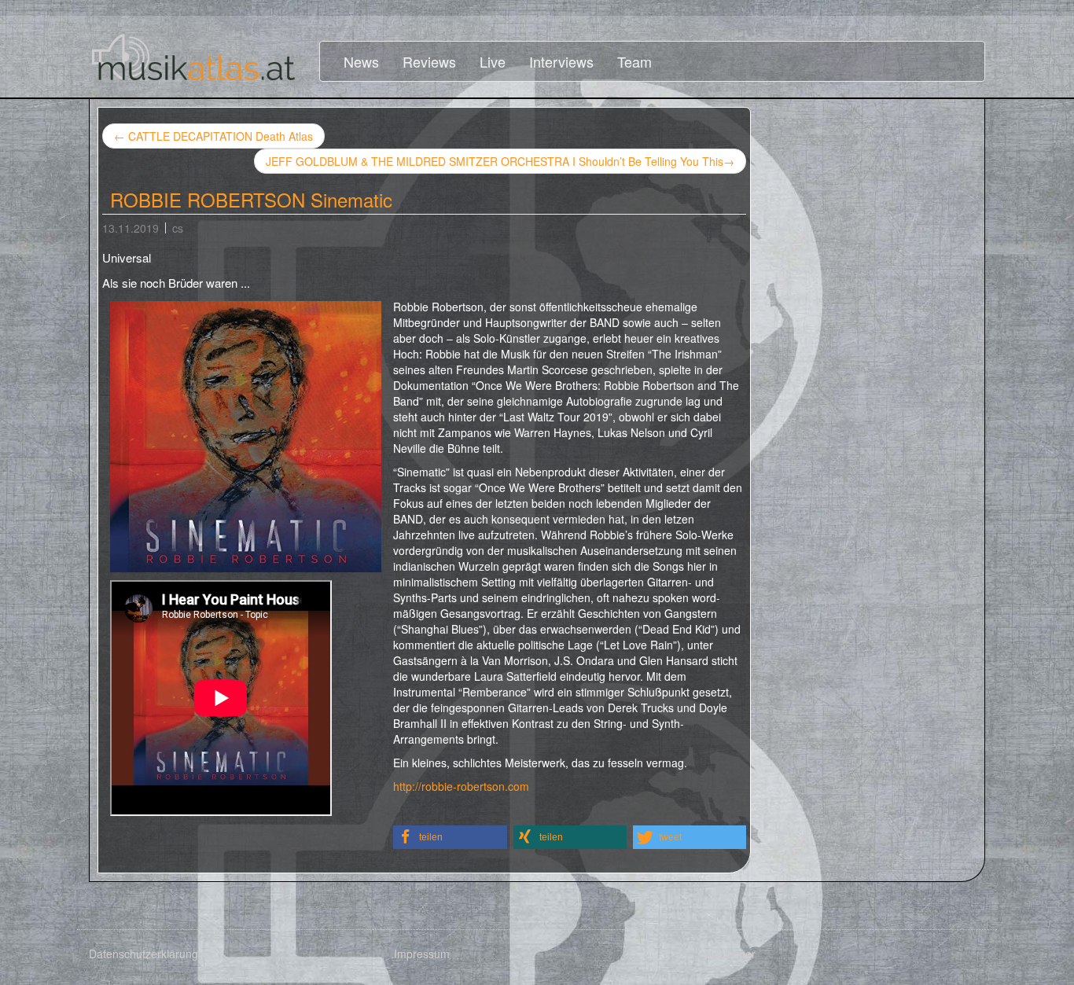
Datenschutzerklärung (143, 953)
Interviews (561, 61)
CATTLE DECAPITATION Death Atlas (213, 136)
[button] (450, 837)
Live (493, 61)
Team (634, 61)
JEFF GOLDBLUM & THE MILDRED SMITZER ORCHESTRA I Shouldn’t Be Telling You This (500, 161)
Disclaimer (730, 953)
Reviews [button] (429, 61)
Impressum (422, 953)
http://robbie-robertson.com (461, 786)
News (361, 61)
